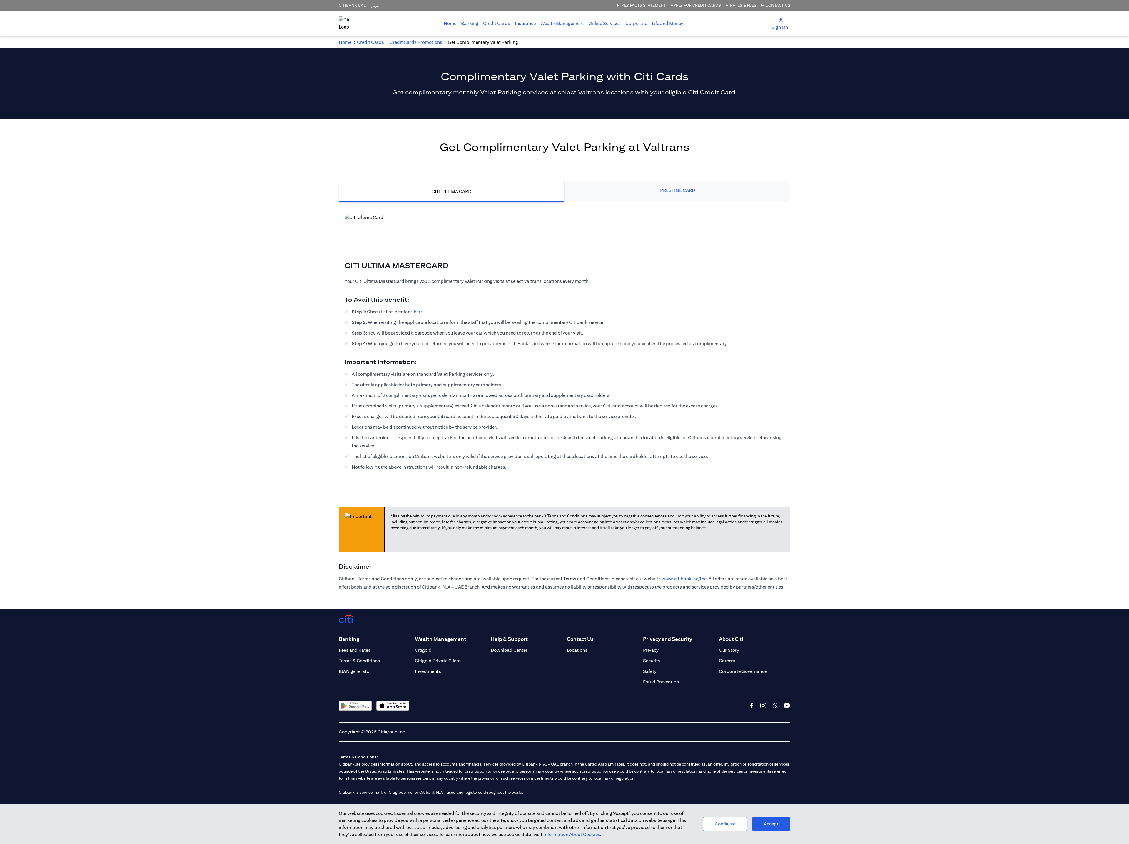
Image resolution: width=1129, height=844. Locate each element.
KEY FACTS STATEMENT (644, 5)
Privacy (651, 650)
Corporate (636, 23)
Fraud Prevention (661, 682)
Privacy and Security (667, 639)
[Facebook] (751, 705)
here (418, 312)
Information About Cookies (571, 834)
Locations (577, 650)
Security (651, 660)
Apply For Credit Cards (696, 5)
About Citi (731, 639)
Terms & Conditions (359, 660)
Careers (727, 660)
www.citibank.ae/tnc (684, 578)
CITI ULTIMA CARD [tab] (451, 191)
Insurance (525, 23)
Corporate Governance (743, 671)
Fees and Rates (354, 650)
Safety (650, 671)
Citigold (423, 650)
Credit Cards (496, 23)
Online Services (605, 23)
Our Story (729, 650)
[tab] (469, 23)
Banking (469, 23)
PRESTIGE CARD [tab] (677, 190)
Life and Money (667, 23)
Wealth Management (562, 23)
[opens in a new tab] (355, 706)
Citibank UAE (352, 5)
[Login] (780, 20)
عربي (375, 5)
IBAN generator (355, 671)
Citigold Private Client (438, 660)
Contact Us (778, 5)
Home (450, 23)
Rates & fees (743, 5)
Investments (428, 671)
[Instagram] (763, 705)
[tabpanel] (564, 345)
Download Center (509, 650)
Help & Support (509, 639)
